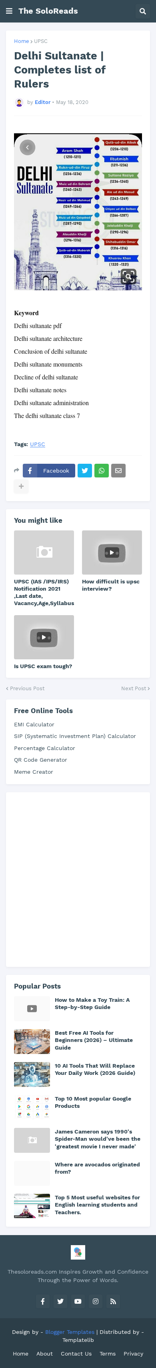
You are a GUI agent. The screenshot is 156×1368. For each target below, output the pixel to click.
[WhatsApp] (101, 470)
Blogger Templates (69, 1332)
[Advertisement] (78, 878)
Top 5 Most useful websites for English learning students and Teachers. (97, 1204)
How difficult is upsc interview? (111, 585)
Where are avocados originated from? (97, 1168)
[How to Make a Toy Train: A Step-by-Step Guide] (32, 1008)
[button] (9, 11)
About (44, 1353)
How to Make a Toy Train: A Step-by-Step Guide (92, 1003)
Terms (108, 1353)
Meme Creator (33, 772)
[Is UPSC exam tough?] (44, 637)
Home (21, 41)
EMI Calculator (34, 724)
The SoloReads (48, 11)
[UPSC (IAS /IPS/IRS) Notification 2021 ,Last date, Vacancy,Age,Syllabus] (44, 552)
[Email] (118, 470)
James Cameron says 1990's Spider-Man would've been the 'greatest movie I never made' (97, 1138)
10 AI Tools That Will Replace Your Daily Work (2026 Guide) (95, 1069)
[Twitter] (85, 470)
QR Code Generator (40, 759)
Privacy (133, 1353)
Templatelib (78, 1340)
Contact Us (76, 1353)
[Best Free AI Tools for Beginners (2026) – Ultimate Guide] (32, 1041)
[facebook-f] (43, 1301)
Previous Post (27, 688)
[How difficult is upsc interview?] (112, 552)
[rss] (113, 1301)
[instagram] (95, 1301)
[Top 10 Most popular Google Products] (32, 1107)
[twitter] (60, 1301)
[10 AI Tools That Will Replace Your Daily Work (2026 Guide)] (32, 1074)
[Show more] (21, 486)
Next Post (133, 688)
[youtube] (78, 1301)
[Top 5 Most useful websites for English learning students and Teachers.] (32, 1206)
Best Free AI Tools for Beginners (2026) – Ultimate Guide (94, 1040)
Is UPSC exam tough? (43, 666)
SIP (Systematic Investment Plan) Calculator (75, 736)
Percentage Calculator (44, 748)
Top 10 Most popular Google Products (93, 1102)
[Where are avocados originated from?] (32, 1173)
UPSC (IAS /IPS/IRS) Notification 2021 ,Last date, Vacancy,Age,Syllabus (44, 592)
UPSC (41, 41)
